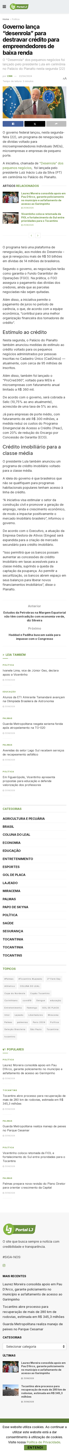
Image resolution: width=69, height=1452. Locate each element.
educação (55, 1000)
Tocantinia (13, 939)
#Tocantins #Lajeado (30, 979)
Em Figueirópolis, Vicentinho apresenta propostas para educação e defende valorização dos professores (29, 781)
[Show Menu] (4, 6)
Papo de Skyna (15, 907)
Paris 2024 (39, 1022)
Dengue (40, 1000)
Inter (7, 1015)
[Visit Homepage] (19, 6)
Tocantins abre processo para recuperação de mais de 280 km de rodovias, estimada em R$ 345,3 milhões (34, 1100)
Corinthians (11, 1000)
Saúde (8, 923)
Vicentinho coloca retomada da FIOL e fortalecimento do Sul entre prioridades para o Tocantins (42, 217)
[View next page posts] (38, 235)
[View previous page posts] (31, 235)
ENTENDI (35, 1447)
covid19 (27, 1000)
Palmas (7, 718)
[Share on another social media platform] (56, 124)
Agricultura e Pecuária (24, 819)
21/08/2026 (28, 208)
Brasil (8, 826)
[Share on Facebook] (13, 124)
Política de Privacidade (43, 1442)
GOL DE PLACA (14, 875)
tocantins (9, 1036)
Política (15, 19)
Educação (9, 691)
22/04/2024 (25, 76)
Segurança (13, 931)
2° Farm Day (54, 979)
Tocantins (12, 955)
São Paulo (36, 1029)
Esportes (11, 867)
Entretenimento (18, 859)
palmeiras (22, 1022)
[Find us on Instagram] (4, 1265)
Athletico (9, 986)
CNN (9, 76)
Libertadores (35, 1015)
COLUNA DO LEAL (16, 834)
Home (6, 19)
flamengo (32, 1007)
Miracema (11, 891)
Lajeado (10, 883)
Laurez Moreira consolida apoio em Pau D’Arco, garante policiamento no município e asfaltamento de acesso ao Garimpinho (32, 1069)
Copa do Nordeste (14, 993)
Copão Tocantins (40, 993)
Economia (12, 843)
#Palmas (9, 979)
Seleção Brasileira (14, 1029)
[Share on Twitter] (34, 124)
